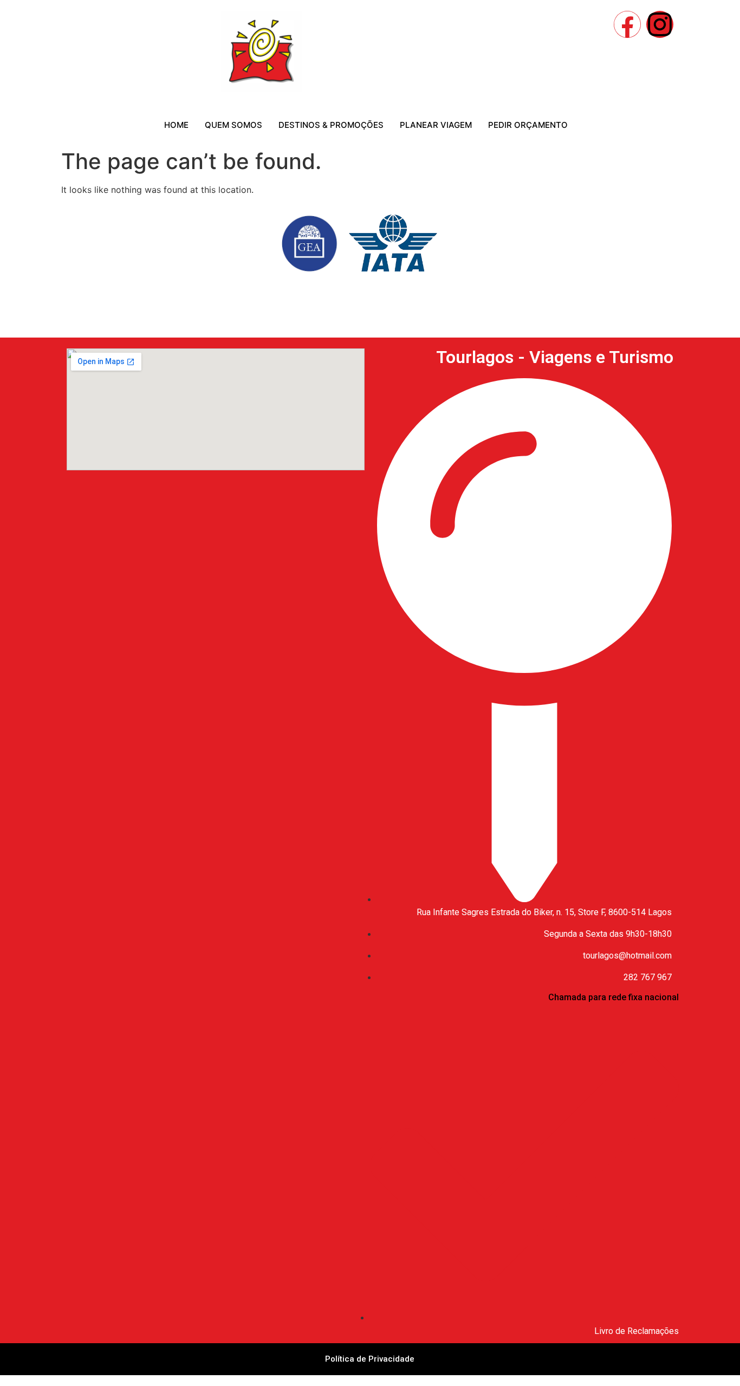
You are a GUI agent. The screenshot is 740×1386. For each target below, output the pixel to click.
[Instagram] (659, 24)
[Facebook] (627, 24)
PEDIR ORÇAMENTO (528, 125)
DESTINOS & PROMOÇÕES (331, 125)
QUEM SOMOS (233, 125)
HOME (176, 125)
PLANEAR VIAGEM (436, 125)
